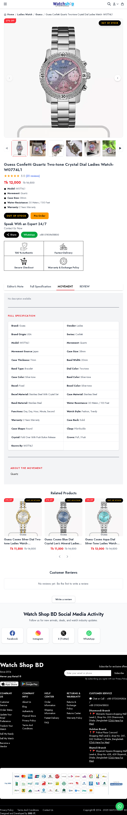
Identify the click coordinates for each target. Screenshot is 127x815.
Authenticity (27, 711)
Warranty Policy (74, 718)
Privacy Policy (29, 720)
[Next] (67, 556)
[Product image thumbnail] (19, 148)
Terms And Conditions (27, 727)
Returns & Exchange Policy (71, 705)
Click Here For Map (99, 742)
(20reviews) (33, 176)
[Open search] (109, 4)
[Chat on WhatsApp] (120, 806)
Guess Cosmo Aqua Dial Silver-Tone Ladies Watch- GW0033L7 (60, 541)
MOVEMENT (65, 286)
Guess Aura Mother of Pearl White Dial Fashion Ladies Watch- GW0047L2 (102, 541)
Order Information (49, 703)
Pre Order (39, 215)
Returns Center (74, 713)
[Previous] (60, 556)
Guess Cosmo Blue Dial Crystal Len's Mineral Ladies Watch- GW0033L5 (21, 541)
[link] (23, 517)
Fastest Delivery (51, 718)
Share (13, 234)
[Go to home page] (63, 4)
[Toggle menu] (5, 4)
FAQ (46, 722)
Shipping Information (49, 711)
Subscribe (119, 673)
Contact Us (48, 810)
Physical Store (29, 716)
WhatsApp (29, 234)
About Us (26, 702)
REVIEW (85, 286)
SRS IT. (32, 813)
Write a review (63, 599)
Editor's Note (15, 286)
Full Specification (40, 286)
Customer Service (4, 703)
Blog (24, 706)
